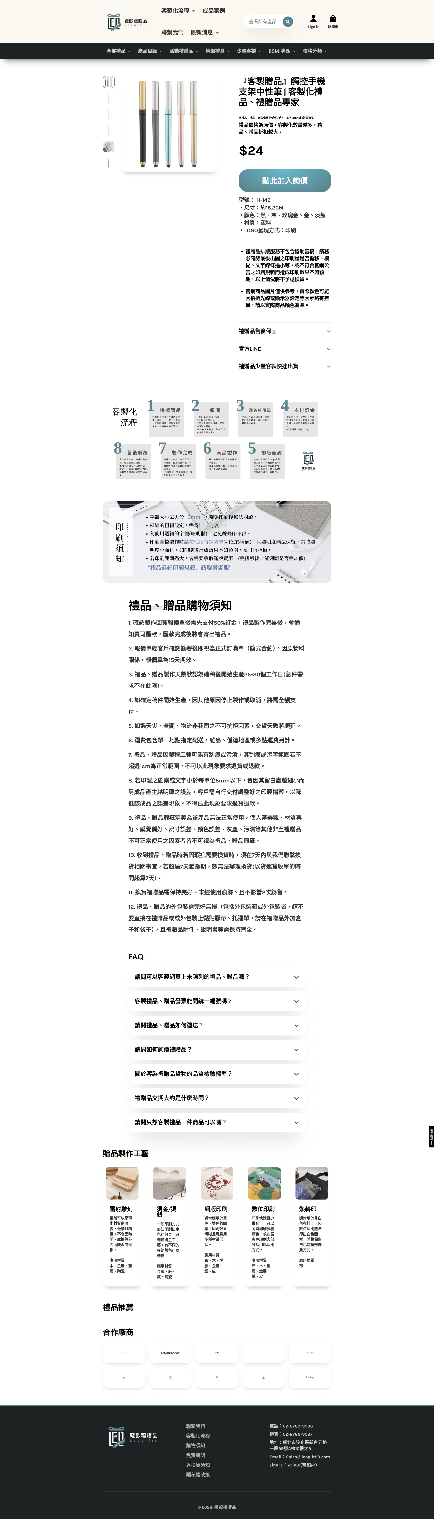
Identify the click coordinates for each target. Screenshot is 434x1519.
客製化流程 (175, 10)
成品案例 (214, 10)
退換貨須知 (198, 1465)
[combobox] (269, 21)
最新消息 (202, 32)
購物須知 (195, 1445)
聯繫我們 (172, 32)
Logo (128, 22)
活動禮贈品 (181, 51)
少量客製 (246, 51)
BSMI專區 (279, 51)
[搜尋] (288, 21)
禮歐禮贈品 (225, 1507)
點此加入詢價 (285, 180)
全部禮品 (116, 51)
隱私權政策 (198, 1475)
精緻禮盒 (215, 51)
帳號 (313, 21)
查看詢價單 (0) (431, 1137)
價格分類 (312, 51)
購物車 (333, 21)
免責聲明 (195, 1455)
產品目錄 (147, 51)
